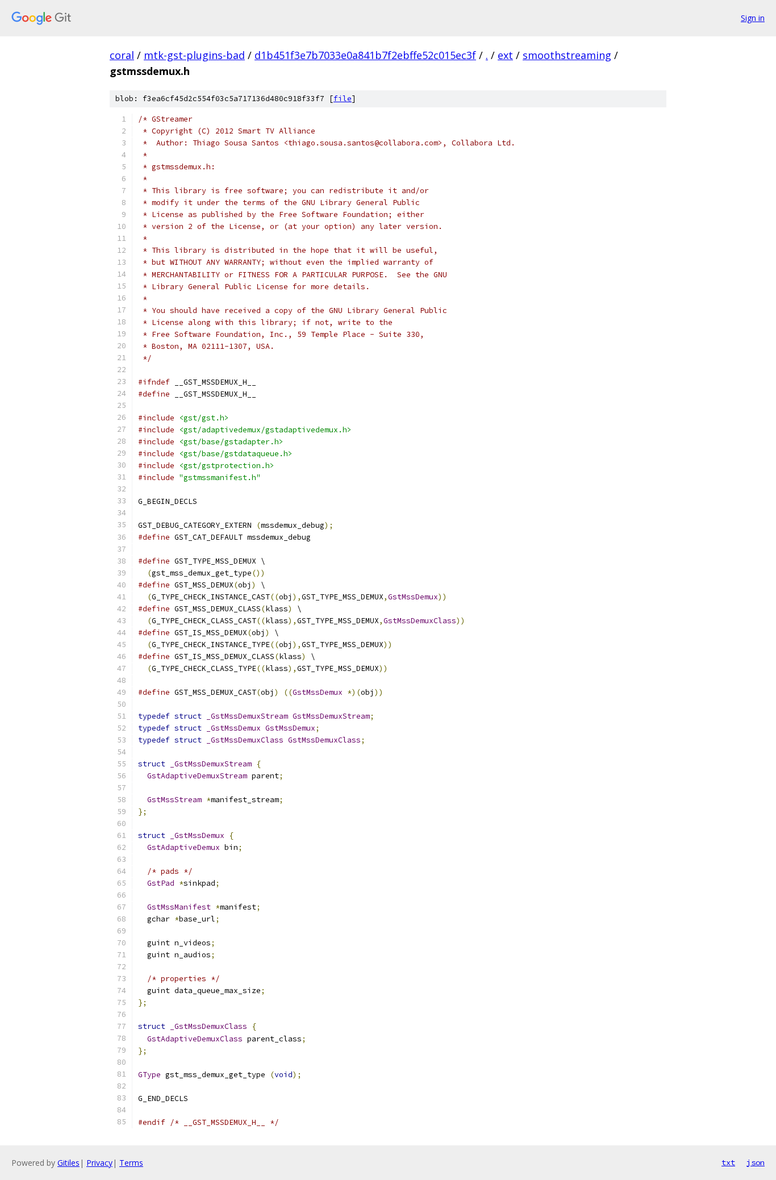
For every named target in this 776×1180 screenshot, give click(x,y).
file (342, 98)
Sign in (753, 17)
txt (728, 1162)
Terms (131, 1162)
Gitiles (68, 1162)
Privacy (99, 1162)
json (755, 1162)
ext (505, 55)
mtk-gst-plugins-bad (194, 55)
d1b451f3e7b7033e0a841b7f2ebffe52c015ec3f (365, 55)
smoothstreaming (567, 55)
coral (122, 55)
